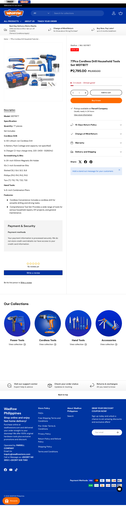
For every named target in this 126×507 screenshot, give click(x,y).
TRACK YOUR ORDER (47, 21)
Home (6, 39)
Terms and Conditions (48, 451)
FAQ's (40, 413)
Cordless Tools (47, 340)
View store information (83, 115)
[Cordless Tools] (48, 323)
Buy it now (96, 100)
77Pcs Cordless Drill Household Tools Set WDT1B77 (25, 39)
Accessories (109, 340)
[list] (33, 72)
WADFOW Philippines (17, 496)
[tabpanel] (33, 164)
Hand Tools (78, 340)
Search (70, 416)
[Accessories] (109, 323)
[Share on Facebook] (85, 162)
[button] (120, 13)
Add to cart (106, 92)
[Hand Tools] (78, 323)
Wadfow (74, 45)
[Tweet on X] (80, 162)
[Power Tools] (17, 323)
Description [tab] (9, 110)
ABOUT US (30, 21)
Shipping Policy (45, 446)
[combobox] (67, 13)
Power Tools (17, 340)
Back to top (63, 395)
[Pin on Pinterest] (91, 162)
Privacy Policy (44, 434)
